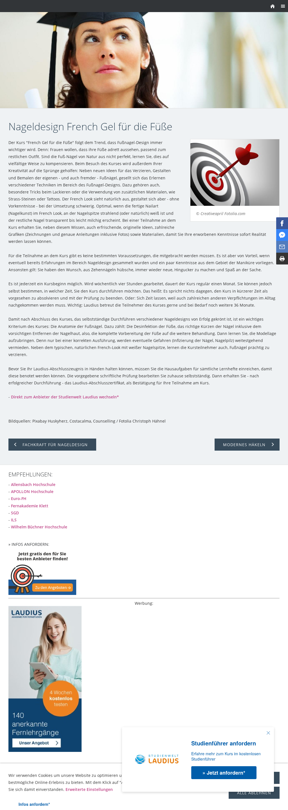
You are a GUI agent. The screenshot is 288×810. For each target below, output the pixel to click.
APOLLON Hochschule (32, 491)
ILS (14, 519)
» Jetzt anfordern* (223, 772)
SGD (15, 512)
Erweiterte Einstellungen (89, 789)
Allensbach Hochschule (33, 484)
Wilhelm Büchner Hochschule (39, 527)
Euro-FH (18, 498)
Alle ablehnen (254, 792)
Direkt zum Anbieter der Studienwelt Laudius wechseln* (65, 397)
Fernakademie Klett (29, 505)
